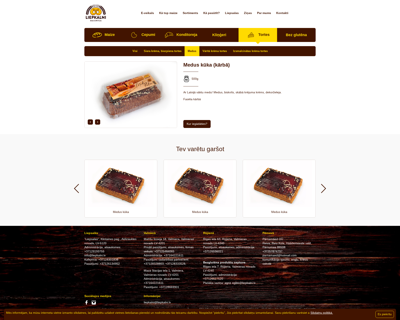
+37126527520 (213, 278)
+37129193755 (94, 251)
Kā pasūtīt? (211, 13)
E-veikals (147, 13)
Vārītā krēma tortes (214, 51)
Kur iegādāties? (197, 123)
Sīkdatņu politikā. (321, 312)
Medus (192, 51)
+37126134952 (110, 263)
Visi (135, 51)
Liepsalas (232, 13)
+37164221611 (174, 255)
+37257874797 (272, 251)
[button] (90, 122)
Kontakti (282, 13)
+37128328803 (154, 263)
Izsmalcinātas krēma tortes (250, 51)
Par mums (264, 13)
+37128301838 (108, 259)
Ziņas (248, 13)
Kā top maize (168, 13)
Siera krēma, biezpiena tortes (162, 51)
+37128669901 (169, 287)
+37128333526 (175, 263)
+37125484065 (164, 251)
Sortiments (190, 13)
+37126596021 (213, 251)
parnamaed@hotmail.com (279, 255)
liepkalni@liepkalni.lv (157, 302)
